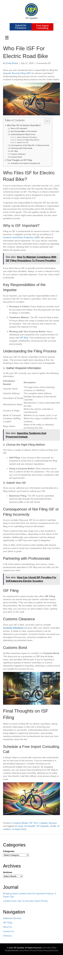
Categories (8, 851)
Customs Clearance (18, 154)
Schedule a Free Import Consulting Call (25, 163)
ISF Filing (14, 151)
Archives (7, 872)
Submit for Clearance (20, 26)
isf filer (53, 826)
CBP (37, 237)
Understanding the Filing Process (23, 134)
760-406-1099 (49, 948)
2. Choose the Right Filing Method (27, 140)
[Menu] (7, 38)
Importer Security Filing (14, 73)
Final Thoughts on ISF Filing (19, 160)
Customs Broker (20, 823)
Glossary (7, 935)
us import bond (19, 829)
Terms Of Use (29, 950)
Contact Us (8, 931)
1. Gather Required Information (26, 137)
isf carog (19, 826)
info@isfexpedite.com (14, 950)
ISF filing (24, 337)
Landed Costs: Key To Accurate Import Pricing (25, 901)
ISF (28, 73)
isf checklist (29, 826)
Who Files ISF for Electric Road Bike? (24, 125)
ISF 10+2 (33, 823)
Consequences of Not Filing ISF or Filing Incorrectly (30, 145)
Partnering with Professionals (21, 148)
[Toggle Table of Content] (45, 121)
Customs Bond (16, 157)
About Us (7, 927)
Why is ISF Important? (19, 128)
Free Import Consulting (42, 26)
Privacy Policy (42, 950)
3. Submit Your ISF (21, 142)
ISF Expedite (42, 826)
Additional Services (12, 918)
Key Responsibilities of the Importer (24, 131)
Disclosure (54, 950)
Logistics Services (48, 823)
